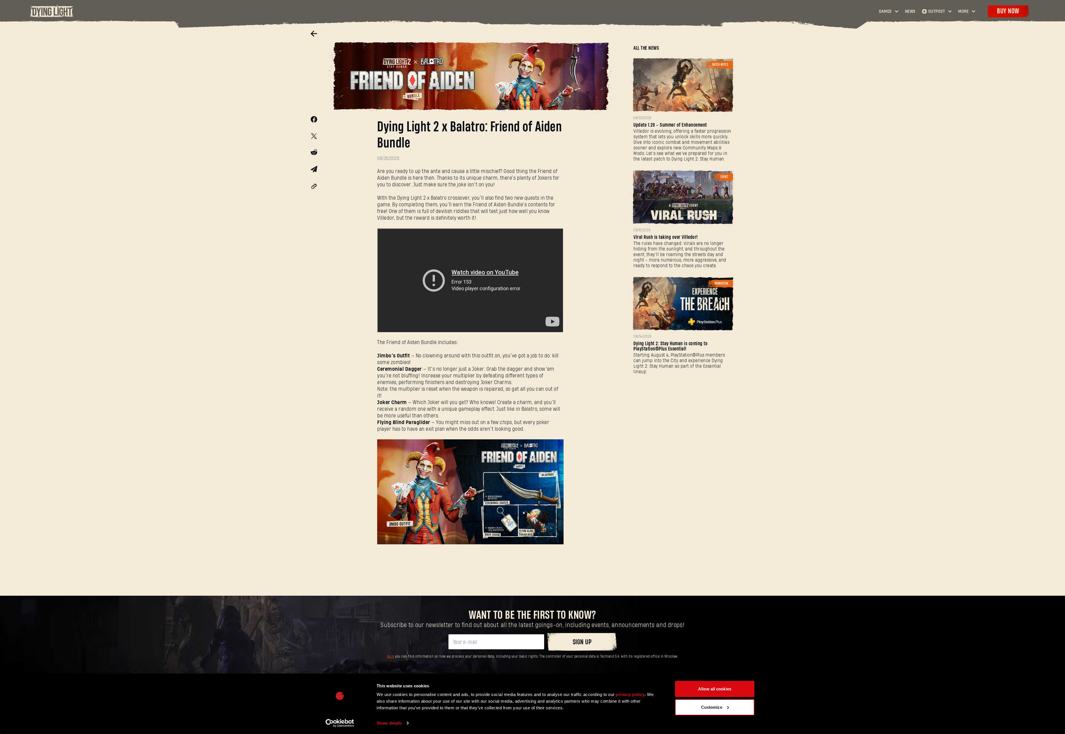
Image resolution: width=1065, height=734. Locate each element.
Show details (389, 723)
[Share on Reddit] (314, 153)
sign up (582, 642)
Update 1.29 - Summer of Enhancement (670, 125)
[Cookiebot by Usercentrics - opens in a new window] (340, 723)
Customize (711, 707)
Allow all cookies (714, 689)
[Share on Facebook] (314, 121)
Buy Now (1008, 11)
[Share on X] (314, 137)
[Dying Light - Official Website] (52, 16)
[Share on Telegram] (314, 170)
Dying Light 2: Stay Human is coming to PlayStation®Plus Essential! (670, 346)
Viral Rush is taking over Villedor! (665, 237)
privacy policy (630, 694)
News (910, 11)
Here (390, 656)
